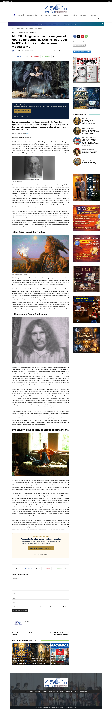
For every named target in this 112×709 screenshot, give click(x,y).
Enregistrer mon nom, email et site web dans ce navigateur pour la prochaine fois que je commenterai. (40, 606)
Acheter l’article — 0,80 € (22, 110)
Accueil (13, 28)
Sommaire (44, 691)
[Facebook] (104, 1)
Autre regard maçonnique (58, 655)
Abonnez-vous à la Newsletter (82, 51)
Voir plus (86, 169)
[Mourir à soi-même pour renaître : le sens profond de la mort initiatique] (40, 654)
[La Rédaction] (13, 51)
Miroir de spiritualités (38, 658)
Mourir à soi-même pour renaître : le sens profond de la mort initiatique (40, 662)
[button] (98, 18)
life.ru (27, 133)
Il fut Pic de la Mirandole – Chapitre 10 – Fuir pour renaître (90, 152)
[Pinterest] (82, 36)
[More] (53, 56)
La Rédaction (20, 50)
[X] (107, 1)
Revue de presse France (88, 159)
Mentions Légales (65, 691)
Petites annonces (53, 691)
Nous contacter (29, 691)
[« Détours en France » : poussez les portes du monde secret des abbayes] (77, 162)
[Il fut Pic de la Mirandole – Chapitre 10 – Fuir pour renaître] (77, 152)
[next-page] (16, 668)
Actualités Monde (21, 28)
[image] (86, 70)
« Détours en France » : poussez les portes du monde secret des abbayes (90, 162)
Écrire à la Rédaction (79, 45)
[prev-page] (13, 668)
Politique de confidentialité (79, 691)
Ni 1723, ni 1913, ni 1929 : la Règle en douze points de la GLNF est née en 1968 (21, 662)
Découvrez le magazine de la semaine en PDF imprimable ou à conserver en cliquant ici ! (56, 24)
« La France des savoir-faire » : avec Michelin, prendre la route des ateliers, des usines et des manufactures (59, 660)
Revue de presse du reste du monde (34, 28)
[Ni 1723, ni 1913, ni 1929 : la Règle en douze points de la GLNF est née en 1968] (21, 654)
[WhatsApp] (86, 36)
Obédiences (16, 658)
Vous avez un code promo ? (21, 116)
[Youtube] (109, 1)
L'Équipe (37, 691)
